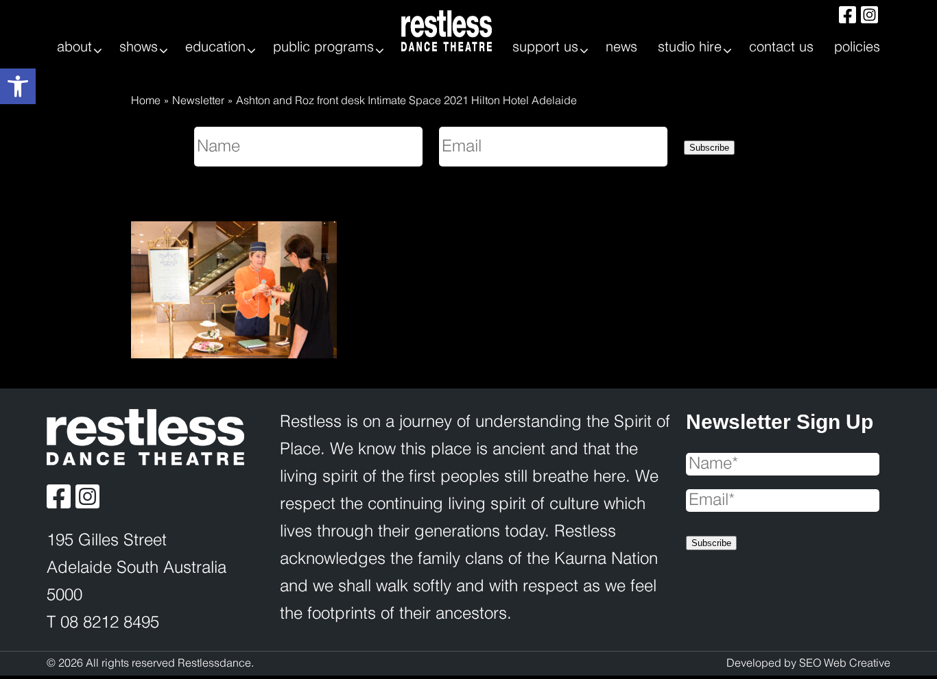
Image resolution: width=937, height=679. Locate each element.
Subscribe (709, 148)
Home (146, 101)
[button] (18, 86)
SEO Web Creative (844, 663)
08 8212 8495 (109, 623)
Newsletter (198, 101)
